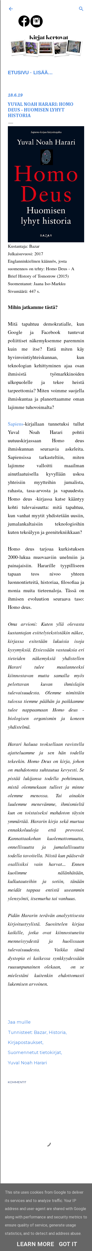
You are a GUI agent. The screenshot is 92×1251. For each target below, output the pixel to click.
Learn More (35, 1244)
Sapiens (15, 423)
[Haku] (81, 8)
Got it (68, 1244)
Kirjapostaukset (25, 1042)
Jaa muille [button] (19, 1022)
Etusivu (18, 72)
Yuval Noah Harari (27, 1063)
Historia (57, 1032)
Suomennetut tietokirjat (34, 1052)
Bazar (40, 1032)
